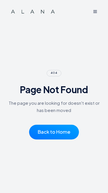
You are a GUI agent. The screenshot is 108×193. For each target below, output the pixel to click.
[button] (95, 11)
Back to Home (54, 132)
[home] (33, 11)
